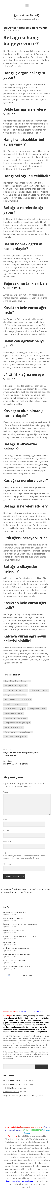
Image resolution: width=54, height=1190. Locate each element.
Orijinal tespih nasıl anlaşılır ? (13, 930)
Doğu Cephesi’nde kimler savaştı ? (15, 960)
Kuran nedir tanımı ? (10, 942)
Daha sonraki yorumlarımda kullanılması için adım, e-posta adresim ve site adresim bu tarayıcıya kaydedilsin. (24, 857)
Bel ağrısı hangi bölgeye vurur (15, 686)
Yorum (5, 792)
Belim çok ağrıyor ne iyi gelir (15, 709)
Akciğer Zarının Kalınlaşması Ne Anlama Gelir (19, 1095)
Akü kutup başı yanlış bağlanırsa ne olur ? (18, 966)
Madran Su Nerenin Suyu (15, 763)
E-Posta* (6, 831)
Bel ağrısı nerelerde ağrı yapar (15, 690)
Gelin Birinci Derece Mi (11, 1088)
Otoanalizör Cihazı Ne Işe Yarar (14, 1080)
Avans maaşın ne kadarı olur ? (13, 918)
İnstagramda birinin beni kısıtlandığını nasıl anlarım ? (21, 924)
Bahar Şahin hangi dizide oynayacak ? (16, 954)
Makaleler (14, 674)
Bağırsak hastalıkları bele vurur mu (17, 681)
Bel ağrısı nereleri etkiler (39, 690)
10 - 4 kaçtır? (8, 864)
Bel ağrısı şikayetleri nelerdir (15, 695)
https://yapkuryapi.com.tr (12, 892)
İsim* (5, 820)
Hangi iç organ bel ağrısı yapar (16, 718)
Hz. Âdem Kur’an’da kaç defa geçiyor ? (16, 948)
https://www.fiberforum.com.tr (14, 889)
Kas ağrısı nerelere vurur (13, 727)
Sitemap (28, 892)
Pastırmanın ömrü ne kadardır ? (14, 912)
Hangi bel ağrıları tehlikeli (14, 713)
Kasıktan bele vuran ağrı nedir (15, 737)
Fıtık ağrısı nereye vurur (37, 709)
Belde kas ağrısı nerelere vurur (16, 704)
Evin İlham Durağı (27, 15)
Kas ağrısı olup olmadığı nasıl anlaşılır (18, 732)
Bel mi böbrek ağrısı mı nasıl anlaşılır (18, 699)
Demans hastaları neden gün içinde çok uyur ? (19, 936)
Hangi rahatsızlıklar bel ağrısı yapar (17, 723)
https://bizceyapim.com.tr (40, 889)
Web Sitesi (7, 842)
